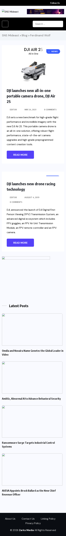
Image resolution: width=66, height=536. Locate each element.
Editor (13, 109)
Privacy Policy (33, 523)
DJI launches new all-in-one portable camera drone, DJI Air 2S (31, 96)
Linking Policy (48, 518)
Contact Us (28, 518)
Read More (20, 154)
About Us (10, 518)
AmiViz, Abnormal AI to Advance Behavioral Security (31, 398)
